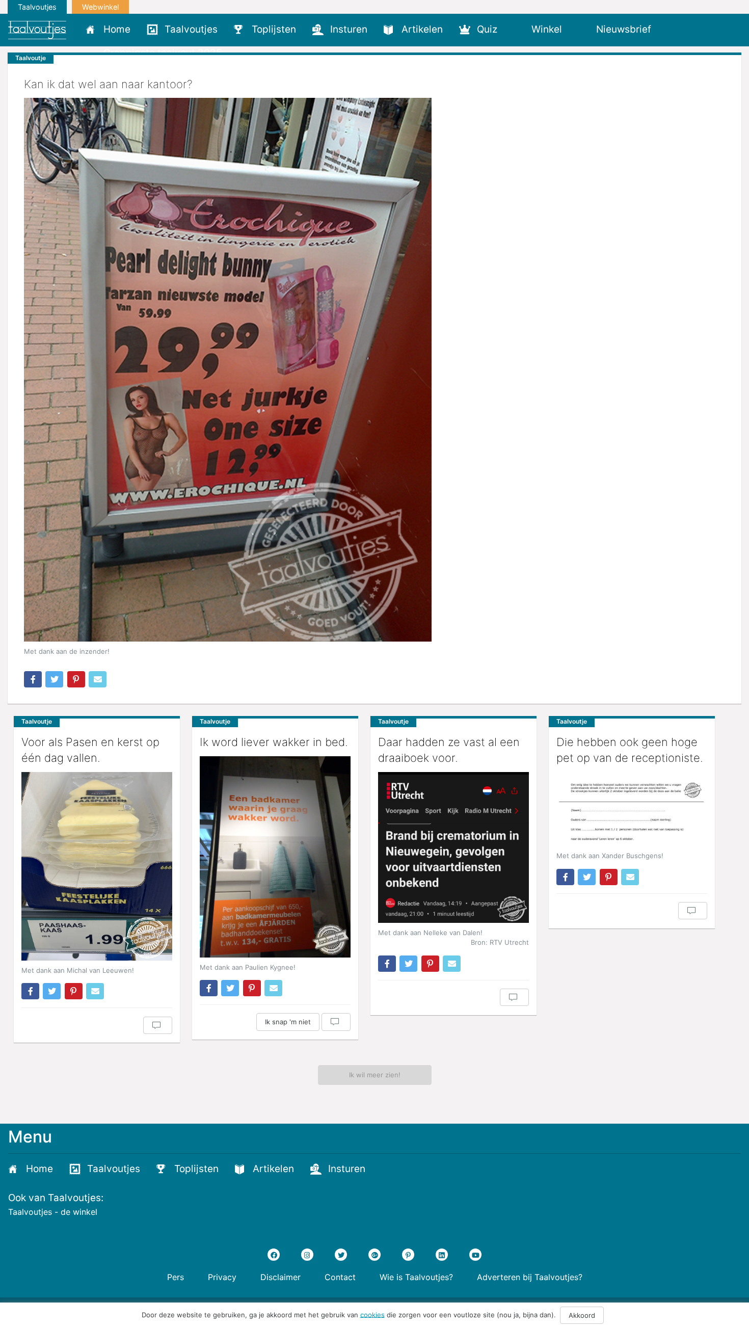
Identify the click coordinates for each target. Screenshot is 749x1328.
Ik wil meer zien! (374, 1075)
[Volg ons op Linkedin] (442, 1255)
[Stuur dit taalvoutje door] (97, 679)
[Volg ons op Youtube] (475, 1255)
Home (116, 29)
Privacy (222, 1277)
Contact (340, 1277)
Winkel (546, 29)
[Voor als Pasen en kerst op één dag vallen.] (96, 866)
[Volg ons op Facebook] (274, 1255)
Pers (175, 1277)
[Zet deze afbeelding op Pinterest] (76, 679)
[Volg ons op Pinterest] (408, 1255)
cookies (372, 1314)
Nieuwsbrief (623, 29)
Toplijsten (274, 29)
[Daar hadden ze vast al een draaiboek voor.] (453, 847)
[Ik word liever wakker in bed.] (275, 857)
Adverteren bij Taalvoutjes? (529, 1277)
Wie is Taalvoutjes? (416, 1277)
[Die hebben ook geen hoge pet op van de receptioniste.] (631, 809)
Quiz (487, 29)
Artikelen (422, 29)
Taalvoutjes (37, 7)
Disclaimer (280, 1277)
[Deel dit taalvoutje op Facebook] (33, 679)
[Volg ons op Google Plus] (374, 1255)
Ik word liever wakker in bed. (274, 742)
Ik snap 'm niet (288, 1022)
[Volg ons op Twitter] (341, 1255)
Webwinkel (100, 7)
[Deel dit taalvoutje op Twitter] (54, 679)
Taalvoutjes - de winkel (52, 1212)
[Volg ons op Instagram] (307, 1255)
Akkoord (582, 1315)
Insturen (348, 29)
